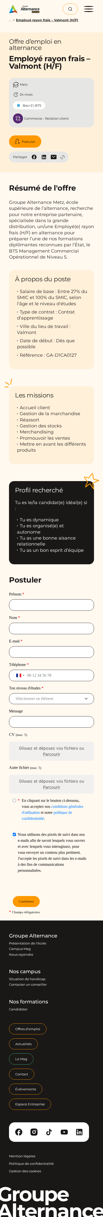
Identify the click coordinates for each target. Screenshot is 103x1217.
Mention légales (22, 1156)
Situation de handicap (27, 979)
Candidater (18, 1009)
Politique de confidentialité (31, 1163)
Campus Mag (20, 948)
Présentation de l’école (27, 943)
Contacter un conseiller (28, 984)
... (10, 20)
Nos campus (24, 971)
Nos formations (28, 1001)
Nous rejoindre (21, 954)
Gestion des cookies (25, 1171)
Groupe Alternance (33, 935)
